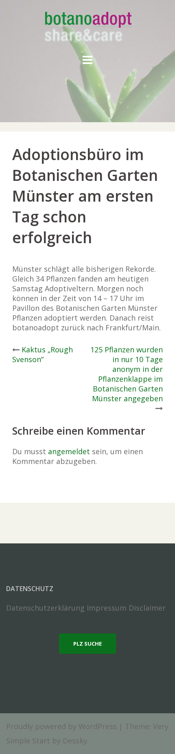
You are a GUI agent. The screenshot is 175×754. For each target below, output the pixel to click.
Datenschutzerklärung (45, 608)
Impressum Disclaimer (126, 608)
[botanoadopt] (87, 28)
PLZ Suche (87, 643)
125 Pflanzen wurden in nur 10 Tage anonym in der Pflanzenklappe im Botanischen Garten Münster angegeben (126, 374)
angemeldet (69, 451)
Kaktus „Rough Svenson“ (42, 354)
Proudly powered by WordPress (61, 726)
